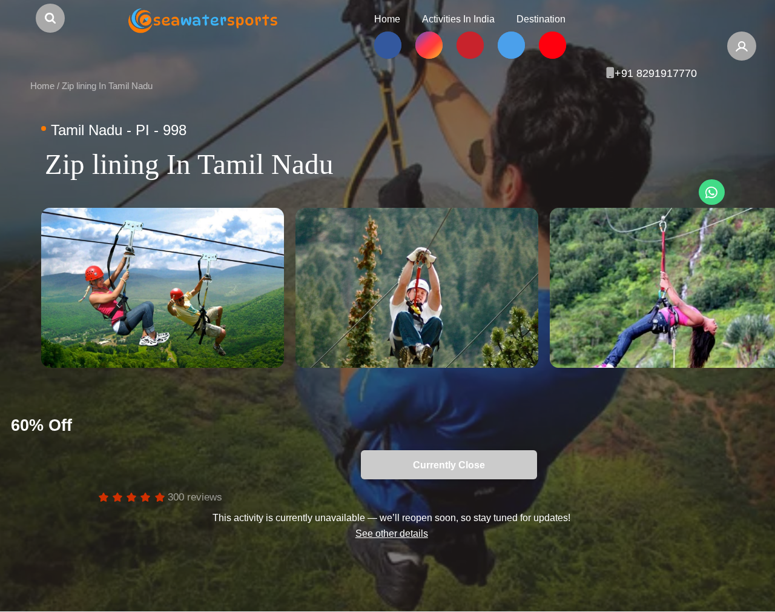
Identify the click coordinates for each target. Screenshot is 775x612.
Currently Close (109, 464)
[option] (162, 288)
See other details (391, 533)
